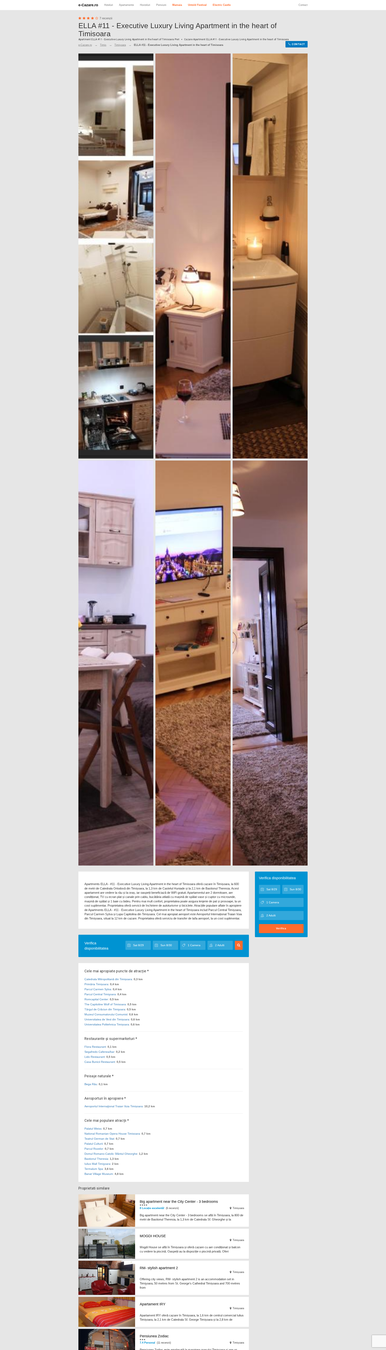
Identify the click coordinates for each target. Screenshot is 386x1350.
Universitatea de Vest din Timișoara (106, 1019)
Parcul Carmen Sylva (97, 989)
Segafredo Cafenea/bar (99, 1051)
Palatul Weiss (93, 1128)
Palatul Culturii (93, 1143)
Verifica (281, 928)
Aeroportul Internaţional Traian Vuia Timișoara (113, 1106)
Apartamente (126, 4)
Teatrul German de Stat (99, 1138)
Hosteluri (145, 4)
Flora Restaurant (95, 1046)
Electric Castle (222, 4)
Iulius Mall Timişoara (97, 1163)
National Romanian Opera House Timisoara (112, 1133)
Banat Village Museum (98, 1173)
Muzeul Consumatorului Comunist (105, 1014)
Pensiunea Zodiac (154, 1336)
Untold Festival (197, 4)
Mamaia (177, 4)
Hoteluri (108, 4)
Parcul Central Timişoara (100, 994)
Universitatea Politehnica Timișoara (106, 1024)
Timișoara (120, 44)
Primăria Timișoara (96, 984)
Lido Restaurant (94, 1056)
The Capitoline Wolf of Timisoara (105, 1004)
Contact (303, 4)
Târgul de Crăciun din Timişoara (104, 1009)
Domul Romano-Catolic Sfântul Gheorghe (110, 1153)
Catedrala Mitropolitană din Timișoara (108, 979)
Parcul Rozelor (93, 1148)
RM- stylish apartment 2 (159, 1268)
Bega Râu (90, 1084)
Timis (103, 44)
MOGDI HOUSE (153, 1236)
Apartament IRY (152, 1304)
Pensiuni (161, 4)
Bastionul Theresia (96, 1158)
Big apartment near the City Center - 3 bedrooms (179, 1202)
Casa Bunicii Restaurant (99, 1061)
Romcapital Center (96, 999)
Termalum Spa (93, 1168)
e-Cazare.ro (88, 5)
